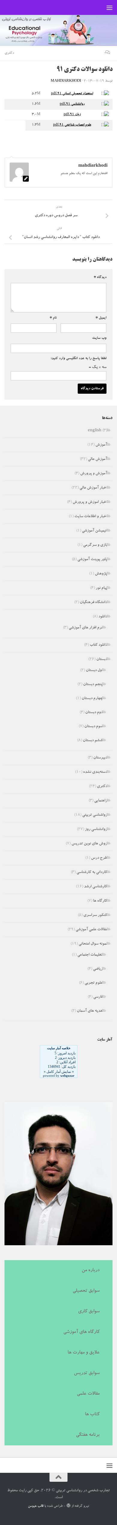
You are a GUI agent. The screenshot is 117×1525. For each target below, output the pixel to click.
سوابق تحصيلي (86, 1291)
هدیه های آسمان (90, 1011)
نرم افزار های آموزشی (86, 628)
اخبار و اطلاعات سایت (90, 516)
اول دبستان (94, 670)
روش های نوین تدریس (89, 844)
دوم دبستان (94, 712)
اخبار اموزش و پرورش (90, 502)
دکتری (9, 53)
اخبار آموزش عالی (93, 488)
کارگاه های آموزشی (81, 1332)
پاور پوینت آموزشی (92, 559)
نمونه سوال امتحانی (93, 944)
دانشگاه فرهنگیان (93, 602)
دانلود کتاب (98, 645)
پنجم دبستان (93, 684)
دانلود (102, 617)
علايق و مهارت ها (84, 1353)
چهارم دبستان (92, 698)
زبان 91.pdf (72, 115)
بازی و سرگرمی (95, 545)
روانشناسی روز (96, 829)
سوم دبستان (93, 726)
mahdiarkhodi (66, 81)
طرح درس (99, 858)
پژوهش (101, 574)
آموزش (101, 445)
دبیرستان (100, 758)
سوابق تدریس (87, 1373)
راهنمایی (100, 801)
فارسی (98, 997)
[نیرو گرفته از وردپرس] (68, 1505)
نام (53, 318)
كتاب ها (92, 1414)
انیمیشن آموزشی (94, 531)
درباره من (91, 1270)
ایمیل (100, 318)
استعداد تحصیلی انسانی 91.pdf (72, 94)
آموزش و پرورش (93, 474)
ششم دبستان (93, 740)
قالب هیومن (36, 1506)
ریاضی (98, 969)
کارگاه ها (100, 901)
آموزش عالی (97, 459)
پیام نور (101, 588)
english (94, 431)
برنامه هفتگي (88, 1435)
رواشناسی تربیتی (94, 815)
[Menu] (109, 7)
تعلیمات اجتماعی (90, 955)
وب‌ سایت (99, 338)
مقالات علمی (88, 1394)
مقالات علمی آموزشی (91, 930)
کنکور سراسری (95, 915)
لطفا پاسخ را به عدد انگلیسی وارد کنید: (78, 358)
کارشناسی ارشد (95, 887)
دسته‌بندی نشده (95, 772)
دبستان (101, 659)
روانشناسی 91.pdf (72, 104)
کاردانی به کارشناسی (91, 872)
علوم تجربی (94, 983)
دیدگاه (100, 277)
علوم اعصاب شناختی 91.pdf (72, 125)
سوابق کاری (89, 1311)
